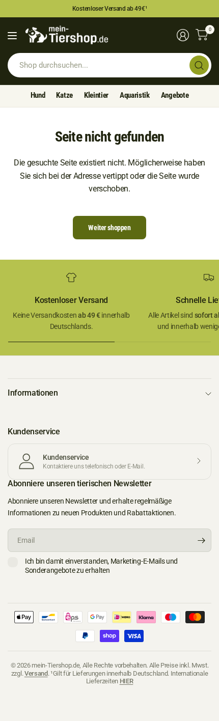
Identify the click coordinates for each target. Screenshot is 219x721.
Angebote (174, 95)
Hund (38, 95)
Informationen (33, 393)
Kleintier (96, 95)
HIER (126, 681)
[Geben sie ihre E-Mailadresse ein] (201, 540)
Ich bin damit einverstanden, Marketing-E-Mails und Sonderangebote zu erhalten (101, 565)
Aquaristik (135, 95)
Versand (36, 673)
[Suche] (199, 65)
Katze (64, 95)
